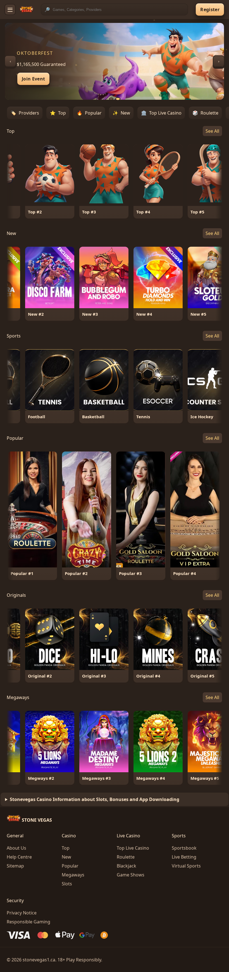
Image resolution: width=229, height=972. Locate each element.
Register (210, 9)
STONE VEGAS (36, 820)
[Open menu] (10, 9)
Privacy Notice (22, 913)
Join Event (33, 79)
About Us (16, 848)
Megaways (73, 875)
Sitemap (15, 866)
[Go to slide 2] (117, 98)
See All (212, 131)
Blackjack (126, 866)
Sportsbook (184, 848)
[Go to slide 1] (111, 99)
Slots (67, 884)
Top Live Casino (133, 848)
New (66, 857)
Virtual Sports (186, 866)
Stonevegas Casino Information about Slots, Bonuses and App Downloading (94, 799)
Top (66, 848)
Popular (70, 866)
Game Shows (130, 875)
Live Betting (184, 857)
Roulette (126, 857)
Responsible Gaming (28, 922)
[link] (43, 181)
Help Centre (19, 857)
